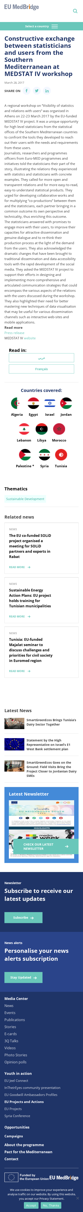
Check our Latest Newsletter (38, 846)
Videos (10, 1048)
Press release (14, 333)
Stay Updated (20, 977)
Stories (10, 1026)
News (9, 1005)
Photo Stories (15, 1055)
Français (41, 369)
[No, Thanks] (77, 1198)
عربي (41, 358)
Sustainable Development (25, 499)
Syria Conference (17, 1116)
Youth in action (18, 1073)
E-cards (10, 1033)
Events (9, 1012)
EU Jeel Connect (16, 1080)
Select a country (37, 26)
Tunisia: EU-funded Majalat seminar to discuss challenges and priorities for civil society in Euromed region (30, 650)
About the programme (24, 1144)
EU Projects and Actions (24, 1101)
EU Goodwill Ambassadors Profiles (30, 1094)
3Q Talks (11, 1040)
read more (17, 567)
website (30, 338)
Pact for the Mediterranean (28, 1151)
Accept (31, 1205)
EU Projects (13, 1109)
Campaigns (13, 1136)
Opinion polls (15, 1062)
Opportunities (16, 1127)
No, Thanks (51, 1205)
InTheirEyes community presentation (32, 1087)
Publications (14, 1019)
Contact (11, 1159)
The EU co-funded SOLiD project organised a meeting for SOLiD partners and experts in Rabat (30, 546)
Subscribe (20, 917)
